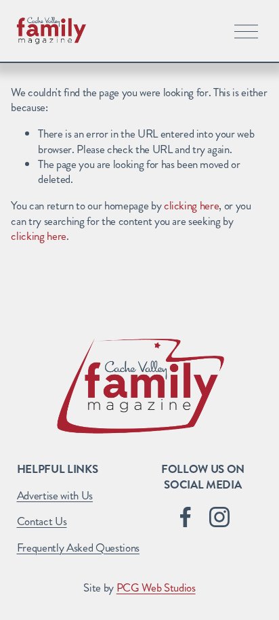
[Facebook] (185, 517)
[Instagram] (219, 517)
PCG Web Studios (156, 587)
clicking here (191, 205)
